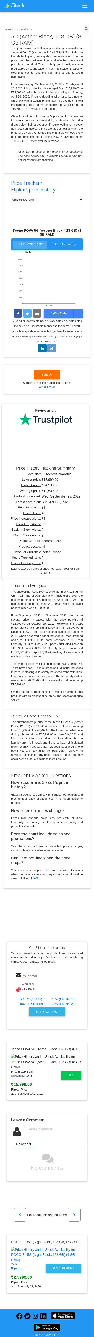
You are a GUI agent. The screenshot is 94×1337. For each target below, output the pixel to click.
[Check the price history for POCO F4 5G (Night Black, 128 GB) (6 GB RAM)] (47, 1255)
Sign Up (47, 374)
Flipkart (15, 1268)
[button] (20, 1215)
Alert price (28, 984)
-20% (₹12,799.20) (63, 1003)
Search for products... (19, 29)
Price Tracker (25, 183)
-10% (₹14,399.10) (63, 999)
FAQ (35, 878)
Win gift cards (47, 387)
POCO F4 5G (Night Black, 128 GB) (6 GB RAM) (48, 1242)
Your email (29, 976)
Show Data (59, 313)
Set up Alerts (46, 1011)
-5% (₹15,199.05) (30, 999)
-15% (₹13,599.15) (31, 1003)
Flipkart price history (33, 190)
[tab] (30, 245)
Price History (63, 1268)
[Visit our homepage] (14, 5)
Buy (71, 1075)
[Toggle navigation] (85, 6)
